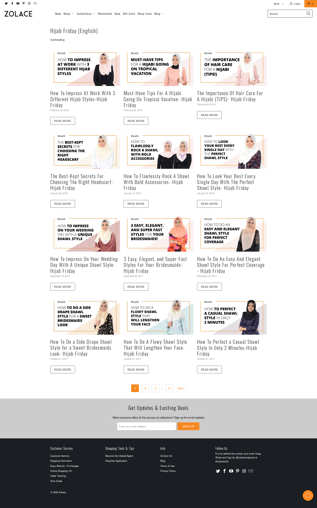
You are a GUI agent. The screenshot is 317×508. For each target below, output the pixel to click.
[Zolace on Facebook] (11, 3)
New (58, 13)
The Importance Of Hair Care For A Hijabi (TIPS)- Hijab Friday (230, 95)
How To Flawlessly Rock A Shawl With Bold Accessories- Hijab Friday (157, 182)
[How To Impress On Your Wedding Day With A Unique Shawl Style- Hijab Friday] (85, 233)
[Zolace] (27, 13)
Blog (157, 13)
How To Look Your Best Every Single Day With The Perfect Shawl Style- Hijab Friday (226, 182)
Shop (66, 13)
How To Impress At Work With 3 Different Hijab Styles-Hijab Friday (82, 99)
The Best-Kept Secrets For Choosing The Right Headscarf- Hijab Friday (81, 182)
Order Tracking (58, 476)
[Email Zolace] (34, 3)
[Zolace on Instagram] (29, 3)
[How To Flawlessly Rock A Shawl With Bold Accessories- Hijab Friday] (158, 150)
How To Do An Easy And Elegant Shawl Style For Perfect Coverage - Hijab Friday (231, 264)
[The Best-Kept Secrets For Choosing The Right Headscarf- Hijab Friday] (85, 150)
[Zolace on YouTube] (17, 3)
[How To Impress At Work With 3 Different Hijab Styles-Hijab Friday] (85, 67)
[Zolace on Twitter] (6, 3)
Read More (62, 121)
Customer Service (59, 455)
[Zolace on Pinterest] (23, 3)
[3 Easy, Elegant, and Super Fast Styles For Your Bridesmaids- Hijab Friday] (158, 233)
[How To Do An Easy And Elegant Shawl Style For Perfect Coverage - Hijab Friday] (232, 233)
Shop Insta (145, 13)
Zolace (62, 492)
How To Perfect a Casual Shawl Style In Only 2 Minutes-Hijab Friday (228, 347)
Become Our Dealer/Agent (119, 455)
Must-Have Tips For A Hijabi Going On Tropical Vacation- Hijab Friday (158, 99)
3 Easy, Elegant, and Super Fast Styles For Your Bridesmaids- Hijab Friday (155, 264)
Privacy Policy (168, 471)
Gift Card (129, 13)
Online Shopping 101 (61, 471)
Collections (84, 13)
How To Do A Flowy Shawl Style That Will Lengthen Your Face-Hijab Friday (155, 347)
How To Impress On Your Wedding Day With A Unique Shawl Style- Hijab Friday (84, 264)
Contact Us (166, 455)
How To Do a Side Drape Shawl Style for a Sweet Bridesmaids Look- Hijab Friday (81, 347)
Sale (117, 13)
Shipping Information (61, 460)
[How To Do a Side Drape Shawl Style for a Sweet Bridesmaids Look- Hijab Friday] (85, 316)
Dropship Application (116, 460)
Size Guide (56, 481)
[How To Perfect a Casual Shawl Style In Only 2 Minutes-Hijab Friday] (232, 316)
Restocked (105, 13)
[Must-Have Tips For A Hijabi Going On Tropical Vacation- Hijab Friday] (158, 67)
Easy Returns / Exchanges (64, 466)
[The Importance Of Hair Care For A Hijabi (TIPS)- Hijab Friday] (232, 67)
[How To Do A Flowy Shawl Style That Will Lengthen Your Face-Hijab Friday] (158, 316)
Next (181, 388)
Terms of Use (167, 466)
